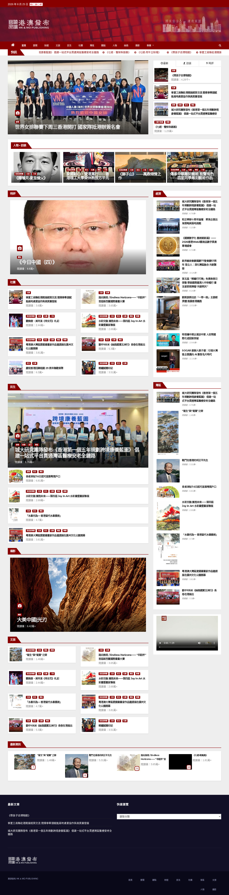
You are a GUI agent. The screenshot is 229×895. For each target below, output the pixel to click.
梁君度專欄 (29, 170)
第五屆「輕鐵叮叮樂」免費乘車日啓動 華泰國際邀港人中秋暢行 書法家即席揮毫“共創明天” (199, 282)
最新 (165, 63)
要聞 (35, 45)
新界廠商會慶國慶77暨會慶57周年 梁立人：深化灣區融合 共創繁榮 (199, 264)
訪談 (188, 63)
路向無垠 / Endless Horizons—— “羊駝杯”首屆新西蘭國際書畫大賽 (56, 759)
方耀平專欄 (159, 122)
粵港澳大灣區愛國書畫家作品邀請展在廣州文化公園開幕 (55, 535)
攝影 (137, 45)
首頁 (24, 45)
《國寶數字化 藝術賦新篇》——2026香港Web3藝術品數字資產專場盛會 (199, 242)
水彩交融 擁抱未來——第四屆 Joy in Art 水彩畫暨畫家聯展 (57, 496)
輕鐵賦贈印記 (106, 368)
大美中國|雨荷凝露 (156, 755)
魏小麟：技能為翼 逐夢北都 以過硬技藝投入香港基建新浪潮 (94, 259)
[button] (220, 45)
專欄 (149, 45)
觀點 (103, 45)
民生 (69, 45)
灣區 (92, 45)
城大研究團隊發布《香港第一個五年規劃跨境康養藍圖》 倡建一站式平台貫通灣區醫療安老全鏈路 (77, 453)
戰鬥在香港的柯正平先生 (195, 460)
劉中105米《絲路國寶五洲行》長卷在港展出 (122, 344)
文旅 (58, 45)
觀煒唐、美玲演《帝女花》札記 (42, 321)
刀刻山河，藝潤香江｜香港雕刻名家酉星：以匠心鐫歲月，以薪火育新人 (98, 178)
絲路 (126, 45)
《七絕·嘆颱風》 (102, 755)
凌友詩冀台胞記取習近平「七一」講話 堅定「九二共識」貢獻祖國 (69, 124)
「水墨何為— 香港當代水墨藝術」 (44, 515)
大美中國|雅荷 (59, 620)
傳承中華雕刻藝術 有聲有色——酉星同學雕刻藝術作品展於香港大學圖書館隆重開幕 (46, 180)
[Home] (13, 45)
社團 (81, 45)
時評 (211, 63)
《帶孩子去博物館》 (19, 815)
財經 (46, 45)
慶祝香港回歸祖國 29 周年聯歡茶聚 (44, 368)
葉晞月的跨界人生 (143, 178)
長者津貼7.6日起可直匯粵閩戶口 (43, 476)
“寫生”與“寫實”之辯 (36, 654)
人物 (115, 45)
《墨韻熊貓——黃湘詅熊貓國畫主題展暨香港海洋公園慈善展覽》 (201, 178)
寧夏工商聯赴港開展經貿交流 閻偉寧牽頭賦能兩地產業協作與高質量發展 (48, 823)
